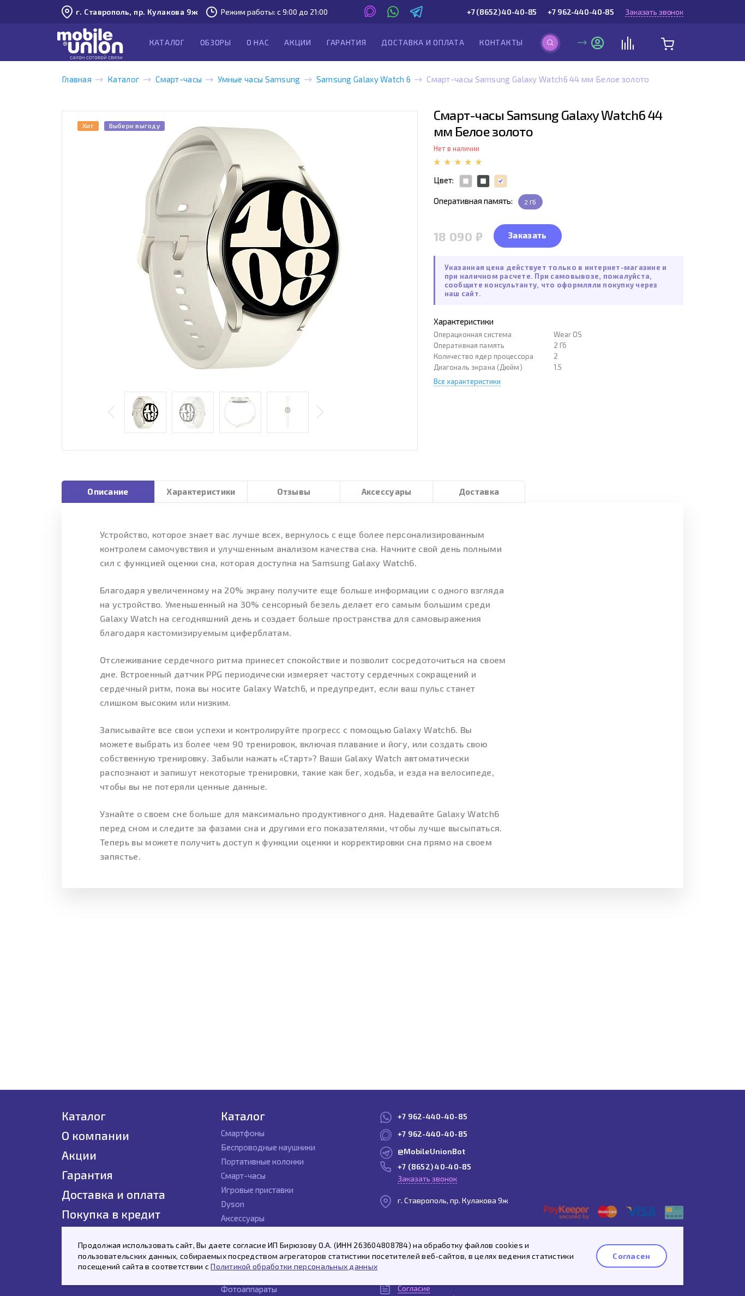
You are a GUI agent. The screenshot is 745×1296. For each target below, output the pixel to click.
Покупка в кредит (111, 1214)
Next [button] (319, 412)
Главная (77, 79)
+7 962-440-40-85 (581, 11)
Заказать (527, 235)
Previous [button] (111, 412)
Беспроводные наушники (268, 1147)
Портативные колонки (262, 1161)
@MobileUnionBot (431, 1151)
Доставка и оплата (422, 42)
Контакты (501, 42)
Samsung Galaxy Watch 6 (363, 79)
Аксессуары (387, 491)
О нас (258, 42)
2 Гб (530, 202)
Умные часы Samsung (259, 79)
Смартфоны (243, 1133)
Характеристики (200, 491)
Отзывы (294, 491)
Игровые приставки (257, 1190)
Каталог (167, 42)
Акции (297, 42)
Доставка (479, 491)
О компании (95, 1135)
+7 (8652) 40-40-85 (502, 11)
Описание (107, 491)
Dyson (232, 1204)
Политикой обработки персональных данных (294, 1266)
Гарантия (347, 42)
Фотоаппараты (249, 1289)
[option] (239, 247)
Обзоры (215, 42)
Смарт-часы (178, 79)
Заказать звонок (654, 11)
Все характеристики (467, 381)
